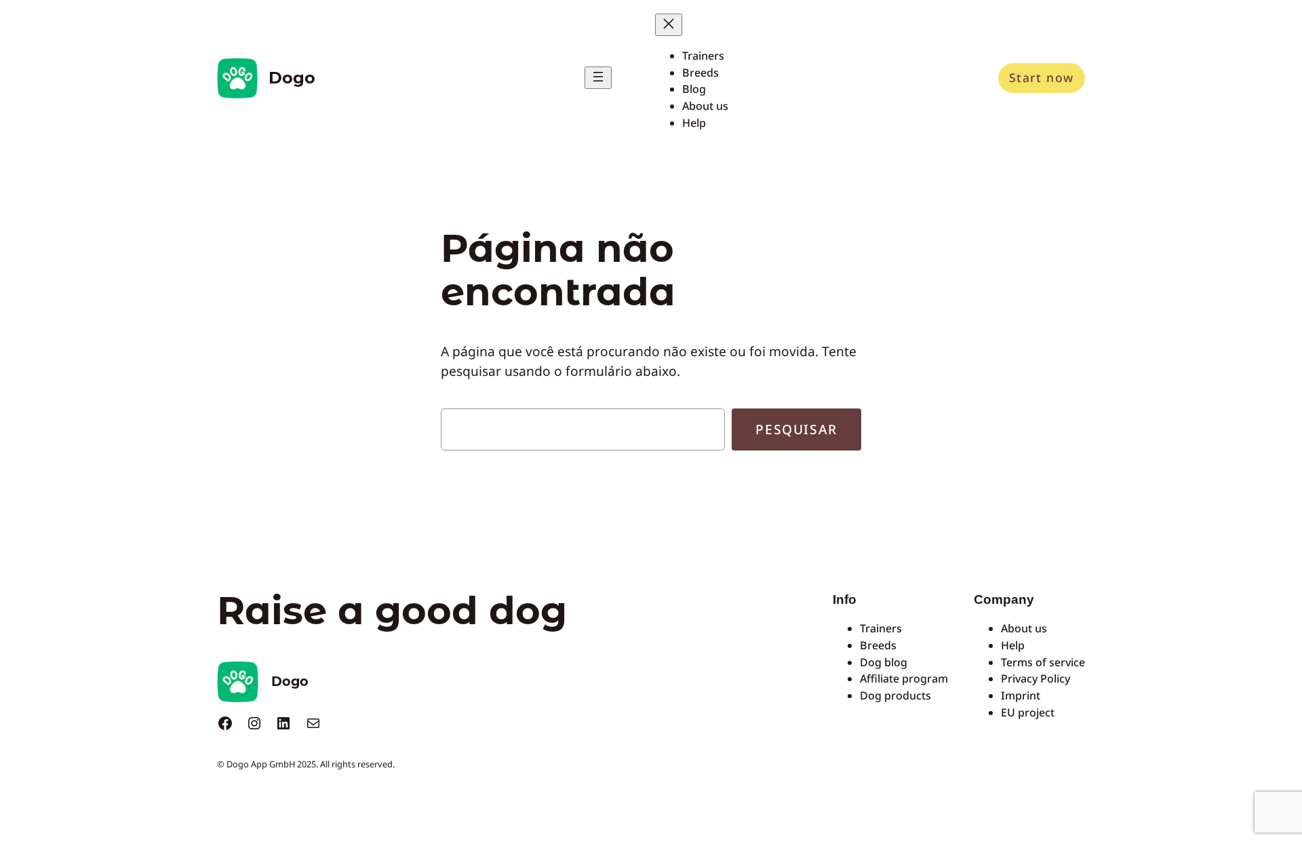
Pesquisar (796, 429)
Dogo (292, 78)
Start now (1041, 77)
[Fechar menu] (668, 25)
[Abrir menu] (598, 77)
